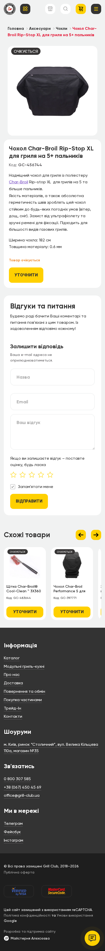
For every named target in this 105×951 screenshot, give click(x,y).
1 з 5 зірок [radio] (14, 475)
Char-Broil (18, 181)
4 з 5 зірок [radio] (42, 475)
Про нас (12, 674)
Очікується (26, 51)
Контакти (13, 716)
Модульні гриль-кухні (24, 666)
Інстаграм (13, 840)
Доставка (13, 682)
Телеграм (13, 823)
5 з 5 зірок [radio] (51, 475)
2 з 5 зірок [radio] (24, 475)
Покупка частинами (23, 699)
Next (96, 535)
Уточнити (26, 275)
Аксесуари (40, 28)
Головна (16, 28)
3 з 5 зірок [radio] (33, 475)
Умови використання (75, 915)
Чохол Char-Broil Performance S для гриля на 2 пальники (71, 589)
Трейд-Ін (12, 708)
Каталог (12, 658)
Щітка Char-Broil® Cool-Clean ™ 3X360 (23, 588)
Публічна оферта (19, 872)
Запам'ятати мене (35, 486)
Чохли (61, 28)
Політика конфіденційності (27, 915)
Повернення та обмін (24, 691)
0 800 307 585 (17, 778)
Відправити (29, 501)
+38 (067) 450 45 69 (22, 787)
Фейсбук (12, 831)
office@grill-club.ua (22, 795)
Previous (81, 535)
